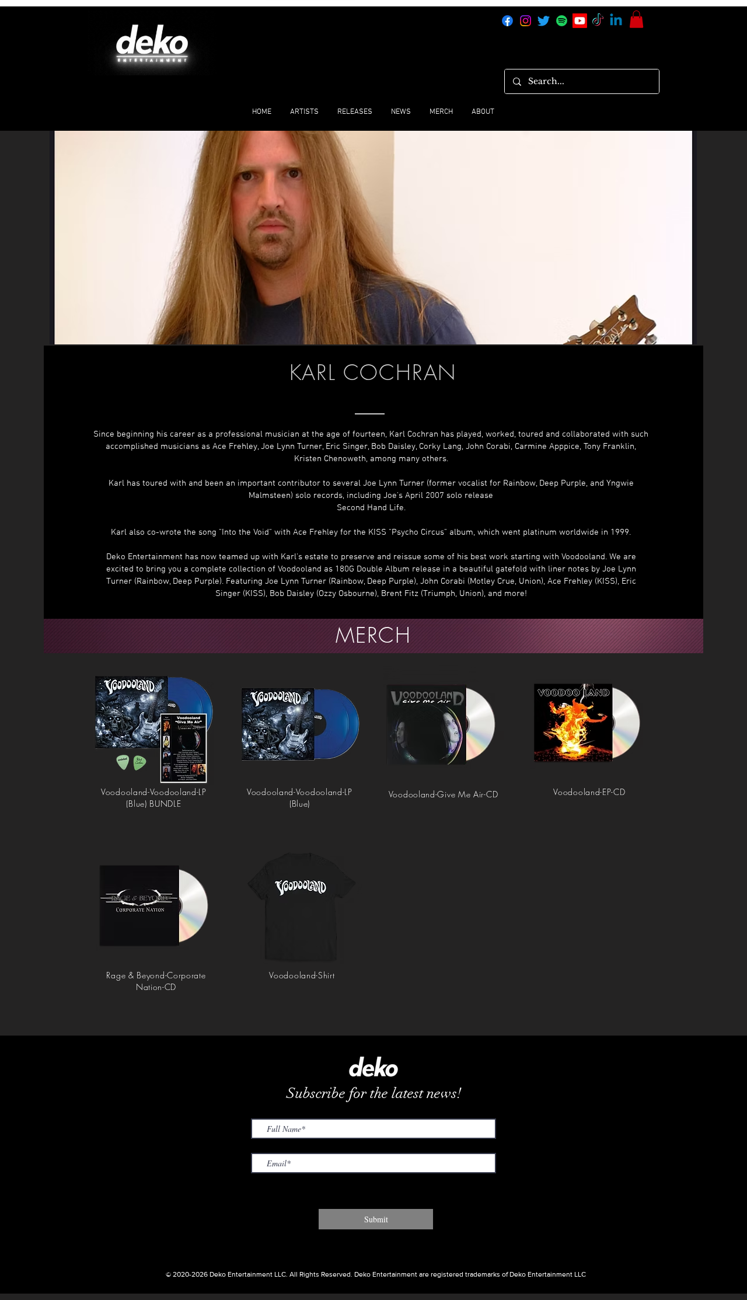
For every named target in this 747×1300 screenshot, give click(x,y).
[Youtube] (580, 20)
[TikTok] (598, 20)
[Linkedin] (616, 20)
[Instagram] (525, 20)
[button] (636, 19)
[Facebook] (507, 20)
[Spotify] (561, 20)
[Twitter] (543, 20)
